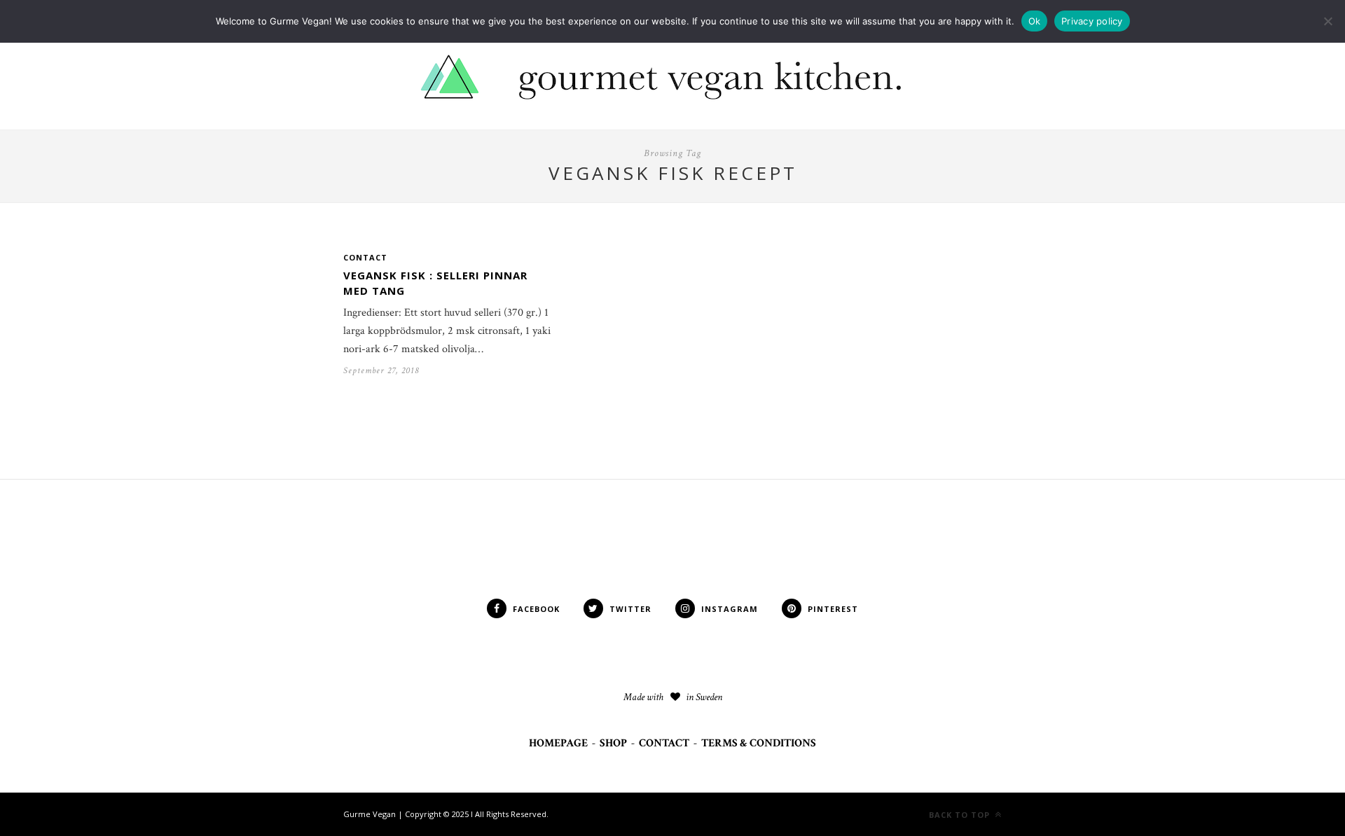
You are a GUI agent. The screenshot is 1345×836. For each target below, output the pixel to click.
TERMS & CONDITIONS (758, 743)
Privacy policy (1092, 21)
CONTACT (664, 743)
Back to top (961, 814)
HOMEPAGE (558, 743)
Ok (1034, 21)
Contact (365, 257)
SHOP (613, 743)
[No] (1327, 21)
